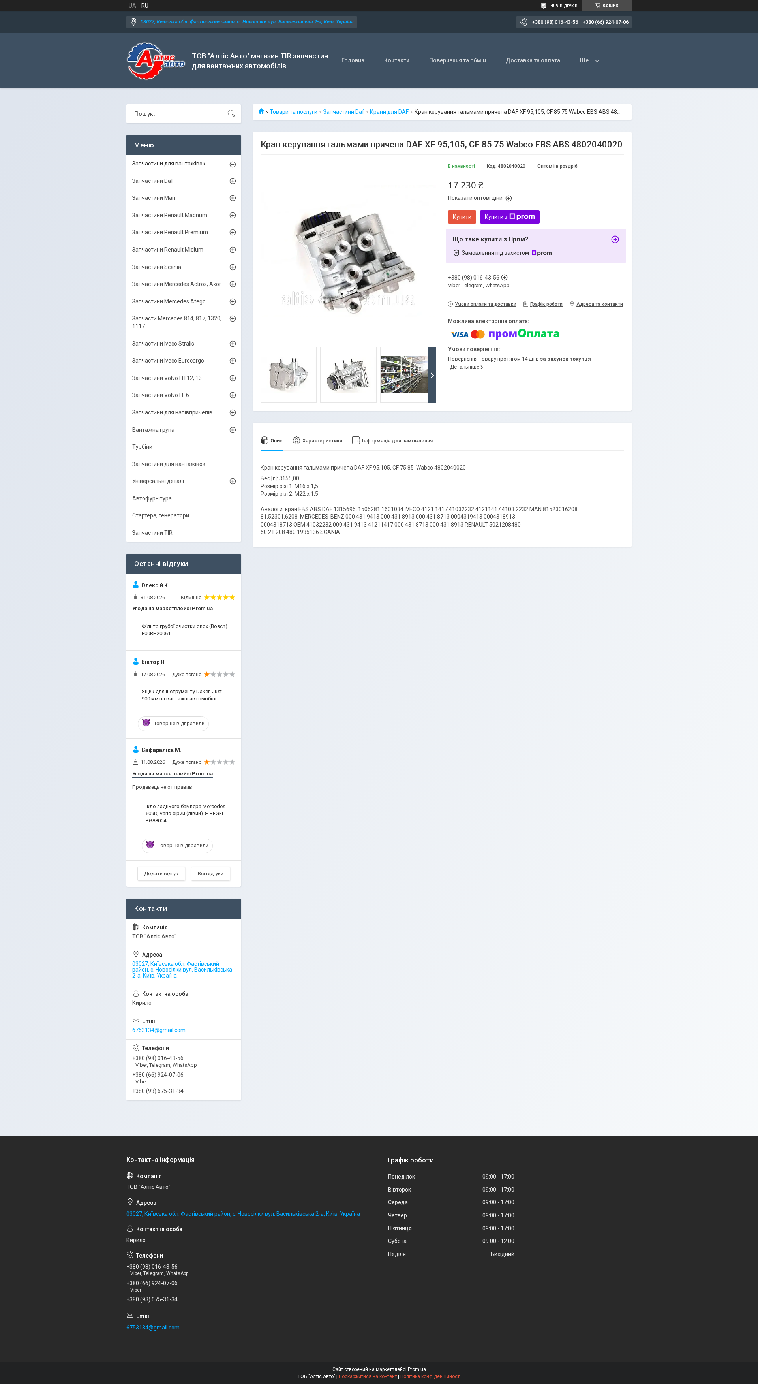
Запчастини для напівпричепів (172, 412)
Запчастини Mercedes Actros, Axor (176, 284)
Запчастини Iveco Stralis (163, 343)
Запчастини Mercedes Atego (169, 301)
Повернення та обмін (457, 60)
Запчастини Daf (343, 112)
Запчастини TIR (152, 533)
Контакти (396, 60)
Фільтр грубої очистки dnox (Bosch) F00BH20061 (184, 629)
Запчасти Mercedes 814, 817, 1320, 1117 (176, 322)
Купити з (496, 217)
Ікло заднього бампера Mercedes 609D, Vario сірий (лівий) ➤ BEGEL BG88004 (185, 813)
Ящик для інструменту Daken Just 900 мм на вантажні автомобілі (182, 694)
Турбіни (142, 447)
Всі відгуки (210, 873)
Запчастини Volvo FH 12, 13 (167, 378)
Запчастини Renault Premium (170, 232)
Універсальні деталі (158, 481)
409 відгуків (564, 5)
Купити (462, 217)
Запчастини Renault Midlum (167, 249)
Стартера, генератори (160, 515)
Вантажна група (153, 430)
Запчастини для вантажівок (168, 163)
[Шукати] (231, 113)
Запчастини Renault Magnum (169, 215)
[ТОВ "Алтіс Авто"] (156, 61)
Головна (352, 60)
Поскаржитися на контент (368, 1376)
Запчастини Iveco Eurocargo (168, 360)
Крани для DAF (389, 112)
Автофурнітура (152, 498)
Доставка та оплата (533, 60)
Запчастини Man (153, 198)
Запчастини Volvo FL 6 (160, 395)
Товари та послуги (293, 112)
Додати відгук (161, 873)
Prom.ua (417, 1369)
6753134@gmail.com (159, 1030)
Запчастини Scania (156, 267)
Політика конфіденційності (430, 1376)
